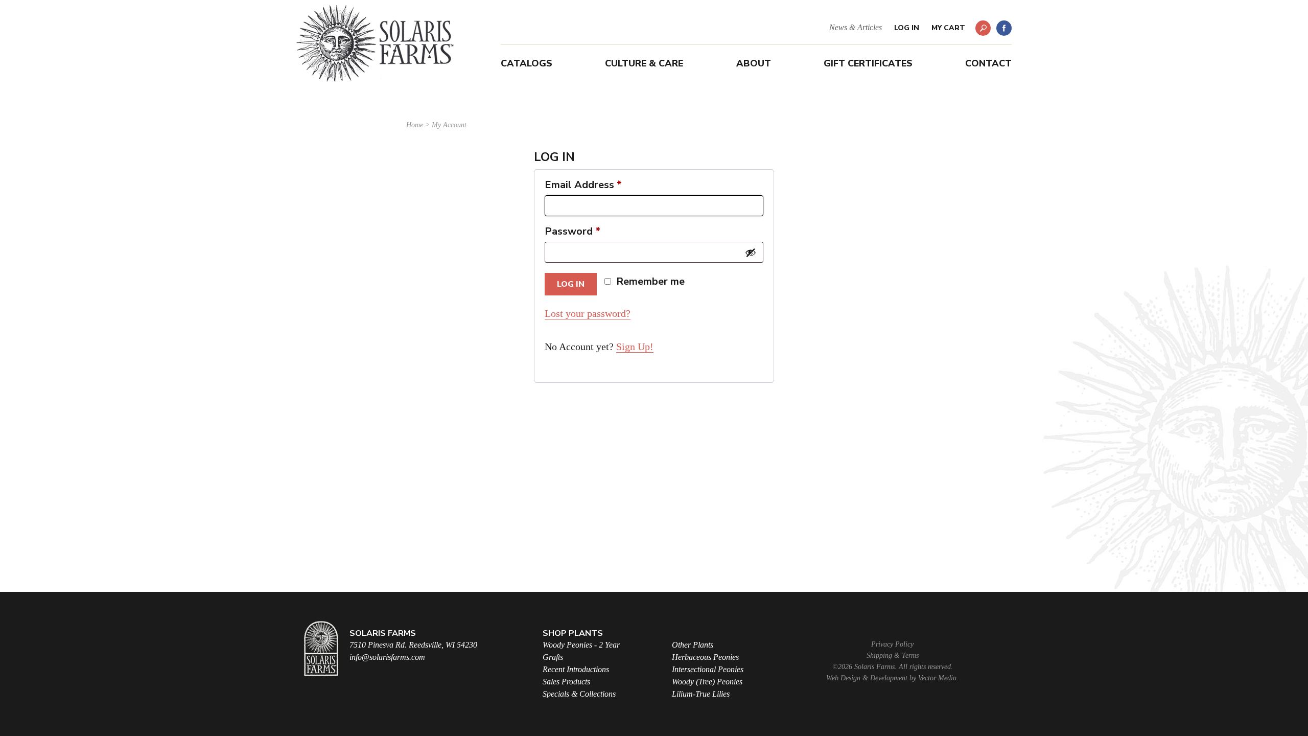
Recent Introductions (576, 669)
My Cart (948, 28)
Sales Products (566, 681)
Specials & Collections (579, 693)
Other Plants (692, 644)
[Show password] (750, 252)
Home (414, 125)
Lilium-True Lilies (701, 693)
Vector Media (937, 678)
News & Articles (855, 27)
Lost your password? (587, 313)
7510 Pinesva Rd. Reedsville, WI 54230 (413, 644)
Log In (906, 28)
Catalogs (526, 63)
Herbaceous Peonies (705, 657)
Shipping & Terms (893, 655)
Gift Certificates (868, 63)
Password (572, 231)
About (753, 63)
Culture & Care (644, 63)
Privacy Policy (892, 644)
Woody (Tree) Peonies (707, 681)
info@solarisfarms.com (387, 657)
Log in (571, 284)
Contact (988, 63)
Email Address (583, 185)
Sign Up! (634, 346)
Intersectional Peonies (707, 669)
